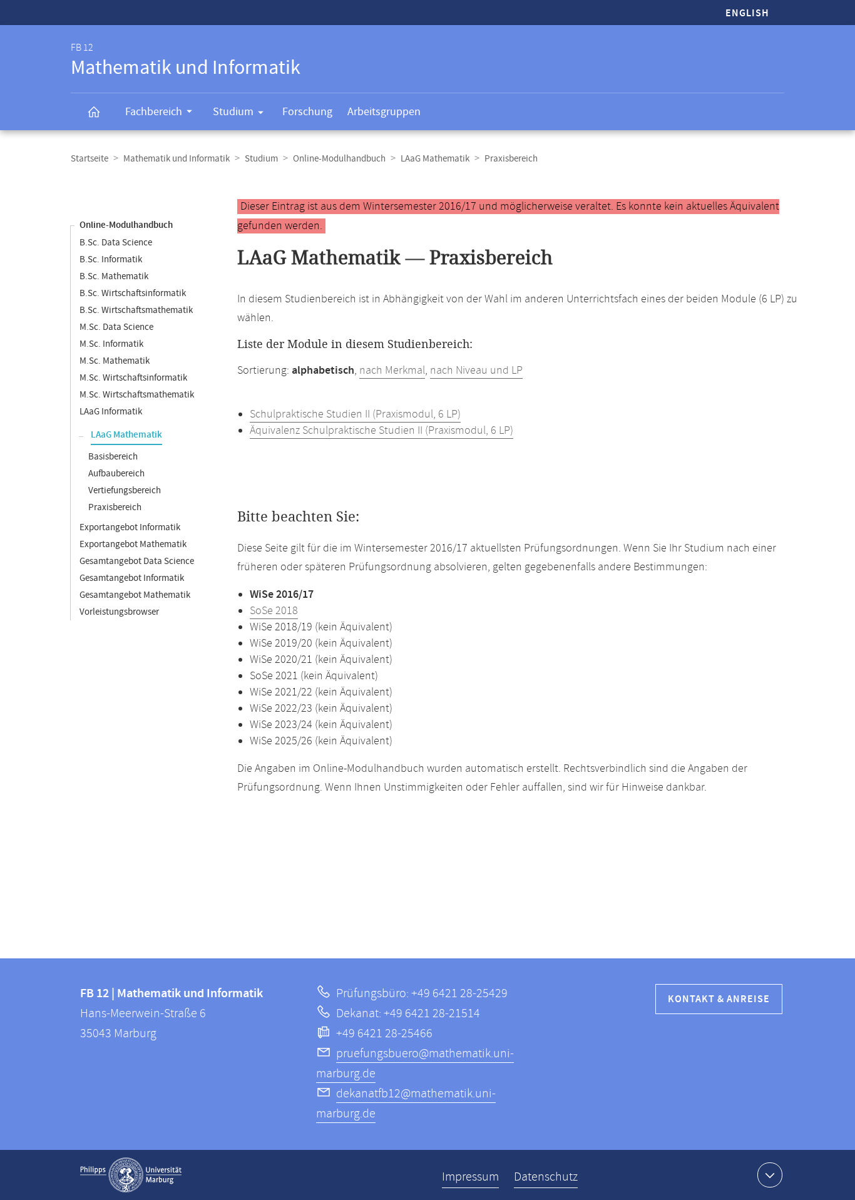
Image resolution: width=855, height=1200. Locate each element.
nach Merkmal (392, 370)
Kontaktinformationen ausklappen (769, 1174)
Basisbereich (113, 457)
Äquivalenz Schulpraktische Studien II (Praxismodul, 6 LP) (381, 430)
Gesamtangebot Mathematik (134, 595)
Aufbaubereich (116, 473)
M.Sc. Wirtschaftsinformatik (133, 378)
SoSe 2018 (274, 610)
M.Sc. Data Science (116, 327)
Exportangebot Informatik (129, 527)
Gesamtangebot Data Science (136, 561)
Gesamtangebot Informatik (131, 578)
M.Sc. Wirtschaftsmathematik (136, 395)
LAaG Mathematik (435, 159)
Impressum (470, 1177)
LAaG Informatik (110, 412)
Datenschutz (546, 1177)
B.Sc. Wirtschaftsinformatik (132, 293)
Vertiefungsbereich (124, 490)
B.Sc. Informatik (110, 259)
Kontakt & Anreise (719, 999)
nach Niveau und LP (476, 370)
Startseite (89, 159)
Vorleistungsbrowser (119, 612)
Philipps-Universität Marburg (131, 1174)
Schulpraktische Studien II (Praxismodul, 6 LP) (355, 414)
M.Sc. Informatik (111, 344)
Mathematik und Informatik (176, 159)
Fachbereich (153, 112)
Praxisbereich (114, 507)
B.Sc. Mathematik (113, 276)
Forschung (307, 112)
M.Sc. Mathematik (114, 361)
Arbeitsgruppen (384, 112)
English (747, 13)
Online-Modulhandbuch (339, 159)
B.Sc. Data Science (115, 243)
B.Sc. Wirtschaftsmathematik (136, 310)
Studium (233, 112)
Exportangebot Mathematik (133, 544)
